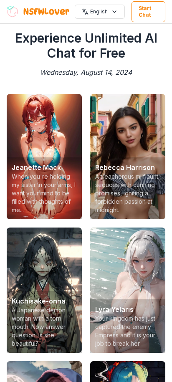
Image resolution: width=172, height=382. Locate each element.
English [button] (99, 11)
